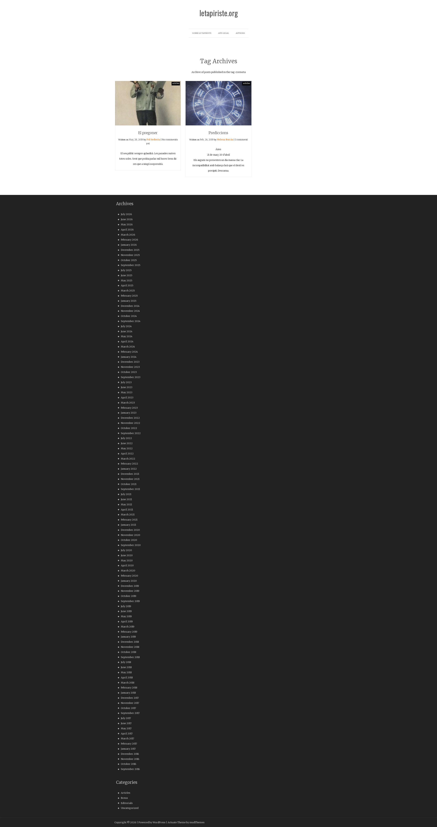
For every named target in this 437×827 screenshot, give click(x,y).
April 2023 (127, 397)
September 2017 (130, 713)
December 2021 (130, 473)
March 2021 (128, 514)
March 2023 (128, 402)
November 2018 (130, 646)
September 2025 (130, 265)
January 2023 (128, 412)
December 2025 (130, 249)
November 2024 (130, 310)
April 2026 (127, 229)
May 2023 (126, 392)
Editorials (127, 803)
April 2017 (127, 733)
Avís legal (223, 33)
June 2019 (126, 611)
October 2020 (129, 540)
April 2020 (127, 565)
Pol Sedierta (153, 139)
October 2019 (128, 596)
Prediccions (218, 133)
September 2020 (131, 545)
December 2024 (130, 305)
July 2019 (126, 606)
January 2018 (128, 692)
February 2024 (129, 351)
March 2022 (128, 458)
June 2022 (127, 443)
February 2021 (129, 519)
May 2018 (126, 672)
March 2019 (127, 626)
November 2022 (130, 423)
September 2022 (131, 433)
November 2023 (130, 366)
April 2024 (127, 341)
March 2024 (128, 346)
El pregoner (148, 133)
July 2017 (126, 718)
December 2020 (130, 529)
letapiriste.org (218, 13)
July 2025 (126, 270)
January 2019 (128, 636)
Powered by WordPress (151, 822)
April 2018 (127, 677)
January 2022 (129, 468)
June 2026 (127, 219)
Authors (240, 33)
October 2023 (129, 372)
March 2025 (128, 290)
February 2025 (129, 295)
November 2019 (130, 590)
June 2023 (126, 387)
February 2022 (129, 463)
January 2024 (128, 356)
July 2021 (126, 494)
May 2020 (127, 560)
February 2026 (129, 239)
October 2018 (128, 652)
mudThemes (197, 822)
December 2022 (130, 417)
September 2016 (130, 769)
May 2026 (127, 224)
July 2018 (126, 662)
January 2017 (128, 748)
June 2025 (126, 275)
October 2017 (128, 708)
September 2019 (130, 601)
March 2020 (128, 570)
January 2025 (128, 300)
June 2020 (127, 555)
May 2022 (127, 448)
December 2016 (130, 753)
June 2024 (126, 331)
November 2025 (130, 255)
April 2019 (127, 621)
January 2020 (129, 580)
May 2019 (126, 616)
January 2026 (129, 244)
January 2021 (128, 524)
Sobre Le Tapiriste (201, 33)
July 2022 (126, 438)
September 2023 (130, 377)
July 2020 (126, 550)
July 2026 (126, 214)
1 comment (241, 139)
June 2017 (126, 723)
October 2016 (128, 764)
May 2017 (126, 728)
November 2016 (130, 759)
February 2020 (129, 575)
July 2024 (126, 326)
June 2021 (126, 499)
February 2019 (129, 631)
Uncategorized (129, 808)
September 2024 (130, 321)
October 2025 (129, 260)
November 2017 (130, 703)
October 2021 (128, 484)
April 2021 (127, 509)
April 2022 (127, 453)
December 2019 (130, 585)
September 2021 (130, 489)
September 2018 (130, 657)
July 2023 (126, 382)
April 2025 (127, 285)
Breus (124, 797)
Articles (125, 792)
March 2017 (127, 738)
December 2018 (130, 641)
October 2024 (129, 316)
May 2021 (126, 504)
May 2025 (126, 280)
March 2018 (127, 682)
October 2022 (129, 428)
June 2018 (126, 667)
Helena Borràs (225, 139)
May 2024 (126, 336)
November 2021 (130, 479)
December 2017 (130, 697)
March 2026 (128, 234)
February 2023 (129, 407)
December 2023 (130, 361)
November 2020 (130, 535)
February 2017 (129, 743)
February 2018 (129, 687)
